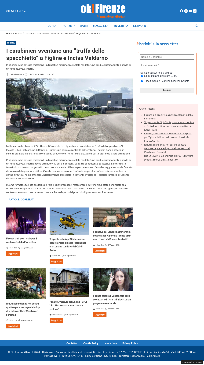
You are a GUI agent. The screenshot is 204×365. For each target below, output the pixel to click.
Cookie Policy (90, 343)
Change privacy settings (192, 362)
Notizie (67, 25)
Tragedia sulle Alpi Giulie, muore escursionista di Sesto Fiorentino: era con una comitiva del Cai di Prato (169, 126)
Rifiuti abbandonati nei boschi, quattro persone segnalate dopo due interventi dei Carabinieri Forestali (167, 148)
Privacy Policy (130, 343)
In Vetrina (121, 25)
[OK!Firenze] (103, 10)
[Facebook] (181, 11)
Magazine (100, 25)
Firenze (11, 43)
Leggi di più (13, 253)
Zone (51, 25)
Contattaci (72, 343)
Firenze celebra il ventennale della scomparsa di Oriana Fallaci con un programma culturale (112, 299)
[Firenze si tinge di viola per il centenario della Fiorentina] (26, 221)
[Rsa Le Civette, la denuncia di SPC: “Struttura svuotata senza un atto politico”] (69, 282)
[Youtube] (190, 11)
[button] (196, 26)
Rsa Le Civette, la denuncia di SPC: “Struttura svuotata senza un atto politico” (68, 305)
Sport (84, 25)
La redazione (110, 343)
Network (139, 25)
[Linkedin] (195, 11)
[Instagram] (186, 11)
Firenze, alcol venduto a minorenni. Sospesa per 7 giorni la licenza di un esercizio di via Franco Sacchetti (112, 235)
